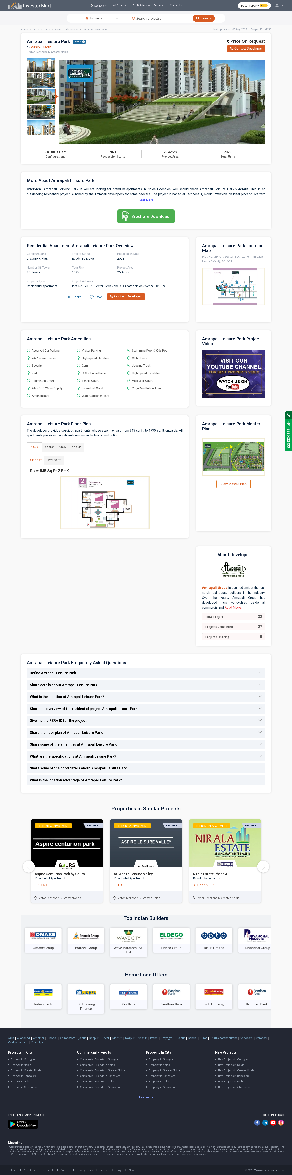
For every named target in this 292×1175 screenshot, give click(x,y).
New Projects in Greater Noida (236, 1070)
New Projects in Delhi (230, 1081)
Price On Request (247, 41)
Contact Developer (248, 48)
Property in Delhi (159, 1081)
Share (77, 297)
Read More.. (233, 607)
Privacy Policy (85, 1170)
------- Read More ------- (146, 199)
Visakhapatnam (18, 1042)
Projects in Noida (21, 1065)
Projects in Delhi (20, 1081)
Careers (65, 1170)
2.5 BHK (49, 447)
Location (99, 5)
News (132, 1170)
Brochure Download (150, 216)
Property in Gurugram (162, 1059)
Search (206, 18)
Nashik (142, 1038)
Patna (154, 1038)
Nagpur (129, 1038)
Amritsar (38, 1038)
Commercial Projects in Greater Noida (102, 1070)
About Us (29, 1170)
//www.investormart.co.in (269, 1170)
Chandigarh (38, 1042)
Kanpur (93, 1038)
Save (98, 297)
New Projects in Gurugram (233, 1059)
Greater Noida (41, 29)
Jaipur (82, 1038)
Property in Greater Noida (164, 1070)
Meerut (117, 1038)
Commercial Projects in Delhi (97, 1081)
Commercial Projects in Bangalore (100, 1076)
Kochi (105, 1038)
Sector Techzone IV (66, 29)
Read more (146, 1097)
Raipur (181, 1038)
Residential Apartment (53, 826)
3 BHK (62, 447)
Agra (11, 1038)
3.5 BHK (76, 447)
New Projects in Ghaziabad (234, 1087)
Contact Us (176, 5)
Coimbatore (67, 1038)
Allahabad (23, 1038)
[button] (263, 867)
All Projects (119, 5)
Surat (203, 1038)
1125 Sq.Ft (54, 460)
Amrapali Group (41, 47)
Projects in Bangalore (24, 1076)
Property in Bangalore (162, 1076)
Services (158, 5)
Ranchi (192, 1038)
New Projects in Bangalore (234, 1076)
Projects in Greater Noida (26, 1070)
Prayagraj (167, 1038)
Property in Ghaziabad (162, 1087)
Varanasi (261, 1038)
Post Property (253, 5)
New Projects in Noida (231, 1065)
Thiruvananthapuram (223, 1038)
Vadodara (246, 1038)
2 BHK (34, 447)
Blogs (119, 1170)
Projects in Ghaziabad (24, 1087)
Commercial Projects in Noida (97, 1065)
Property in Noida (159, 1065)
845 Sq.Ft (36, 460)
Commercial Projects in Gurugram (100, 1059)
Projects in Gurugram (23, 1059)
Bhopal (52, 1038)
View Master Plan (234, 484)
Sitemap (104, 1170)
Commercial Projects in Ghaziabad (100, 1087)
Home (24, 29)
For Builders (140, 5)
